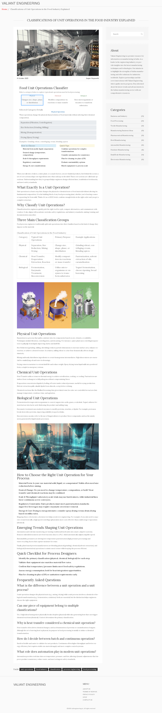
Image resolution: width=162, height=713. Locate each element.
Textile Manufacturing (127, 126)
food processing (89, 669)
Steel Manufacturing (127, 140)
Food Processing (127, 121)
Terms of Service (90, 692)
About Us (86, 689)
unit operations (27, 669)
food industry (41, 669)
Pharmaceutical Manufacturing (127, 135)
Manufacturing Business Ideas (127, 131)
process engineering (72, 669)
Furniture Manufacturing (127, 150)
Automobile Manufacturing (127, 145)
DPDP (85, 697)
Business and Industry (127, 116)
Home (4, 9)
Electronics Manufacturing (127, 159)
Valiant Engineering (21, 3)
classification (55, 669)
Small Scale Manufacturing (127, 155)
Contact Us (87, 700)
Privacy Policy (89, 694)
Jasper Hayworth (92, 78)
